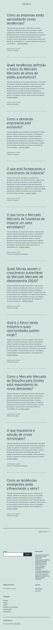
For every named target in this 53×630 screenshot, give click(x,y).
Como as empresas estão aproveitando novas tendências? (25, 19)
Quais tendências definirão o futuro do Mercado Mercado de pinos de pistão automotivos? (42, 562)
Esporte (16, 104)
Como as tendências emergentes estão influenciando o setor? (23, 484)
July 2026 (38, 590)
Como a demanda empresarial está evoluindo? (20, 123)
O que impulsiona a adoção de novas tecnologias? (21, 434)
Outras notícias (7, 609)
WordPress (17, 623)
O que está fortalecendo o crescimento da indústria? (42, 571)
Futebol (16, 50)
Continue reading (22, 43)
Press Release (7, 611)
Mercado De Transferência (21, 254)
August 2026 (38, 588)
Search (5, 551)
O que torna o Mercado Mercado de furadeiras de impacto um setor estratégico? (42, 577)
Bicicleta (5, 600)
